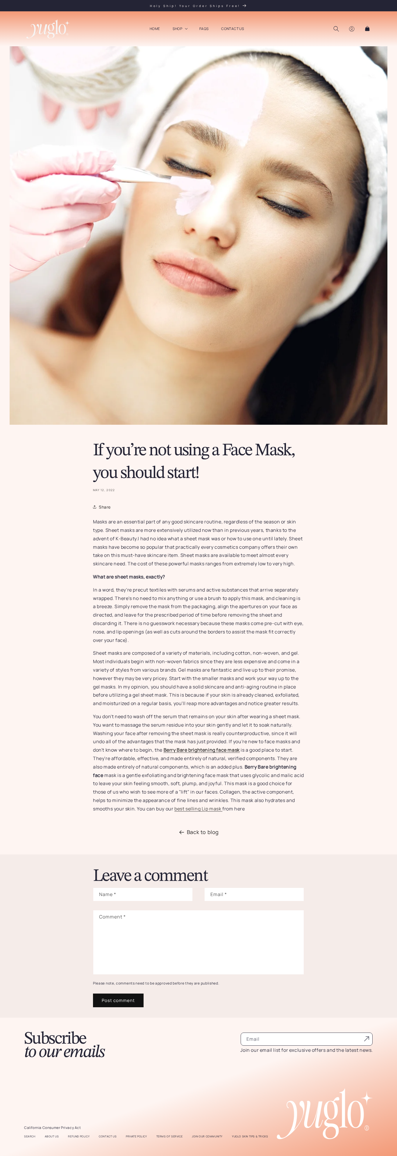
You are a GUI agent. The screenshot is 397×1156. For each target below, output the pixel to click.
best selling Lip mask (198, 809)
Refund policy (79, 1136)
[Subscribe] (366, 1038)
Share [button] (105, 507)
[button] (179, 29)
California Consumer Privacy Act (52, 1127)
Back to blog (203, 832)
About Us (52, 1136)
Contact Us (108, 1136)
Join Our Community (207, 1136)
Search (29, 1136)
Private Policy (136, 1136)
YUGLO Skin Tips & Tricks (250, 1136)
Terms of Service (169, 1136)
